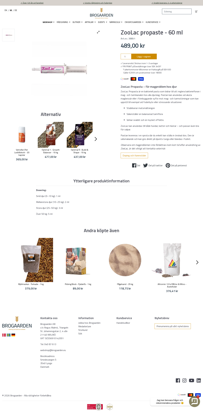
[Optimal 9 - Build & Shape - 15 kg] (80, 135)
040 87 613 (50, 344)
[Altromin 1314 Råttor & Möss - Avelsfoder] (172, 260)
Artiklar (89, 22)
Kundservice (152, 22)
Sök (80, 333)
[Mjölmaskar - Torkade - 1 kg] (31, 260)
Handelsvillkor (123, 323)
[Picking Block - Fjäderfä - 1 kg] (78, 260)
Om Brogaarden (133, 22)
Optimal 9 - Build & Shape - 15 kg (79, 151)
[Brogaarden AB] (101, 13)
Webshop (48, 22)
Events (101, 22)
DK (6, 10)
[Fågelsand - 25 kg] (125, 260)
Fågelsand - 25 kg (125, 284)
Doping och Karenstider (134, 155)
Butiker (77, 22)
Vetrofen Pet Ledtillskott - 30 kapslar (21, 152)
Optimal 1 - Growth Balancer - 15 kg (51, 151)
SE (11, 10)
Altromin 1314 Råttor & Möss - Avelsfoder (172, 285)
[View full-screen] (98, 32)
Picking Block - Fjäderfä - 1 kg (78, 284)
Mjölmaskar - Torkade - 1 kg (31, 284)
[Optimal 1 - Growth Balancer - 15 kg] (51, 135)
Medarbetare (84, 326)
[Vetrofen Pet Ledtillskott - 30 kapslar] (22, 135)
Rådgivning (63, 22)
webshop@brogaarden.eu (53, 350)
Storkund (82, 330)
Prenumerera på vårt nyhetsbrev (172, 326)
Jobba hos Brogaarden (89, 323)
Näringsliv (115, 22)
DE (16, 10)
